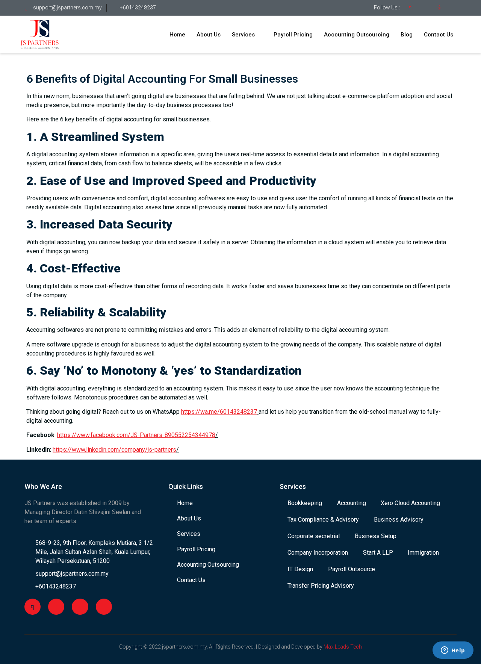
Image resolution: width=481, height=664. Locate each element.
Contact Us (438, 34)
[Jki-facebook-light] (410, 8)
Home (177, 34)
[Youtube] (424, 8)
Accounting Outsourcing (356, 34)
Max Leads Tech (343, 647)
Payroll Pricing (293, 34)
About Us (209, 34)
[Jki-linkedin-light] (454, 8)
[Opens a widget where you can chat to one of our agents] (452, 650)
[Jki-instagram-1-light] (439, 8)
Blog (407, 34)
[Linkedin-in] (104, 607)
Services (243, 34)
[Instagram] (80, 607)
